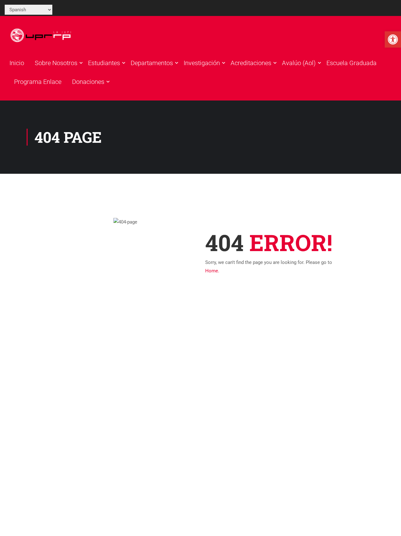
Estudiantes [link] (104, 63)
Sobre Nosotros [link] (56, 63)
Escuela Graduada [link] (351, 63)
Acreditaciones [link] (251, 63)
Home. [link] (212, 271)
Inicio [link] (16, 63)
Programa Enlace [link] (37, 81)
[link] (393, 39)
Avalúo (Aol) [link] (299, 63)
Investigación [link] (202, 63)
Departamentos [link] (152, 63)
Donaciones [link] (88, 81)
